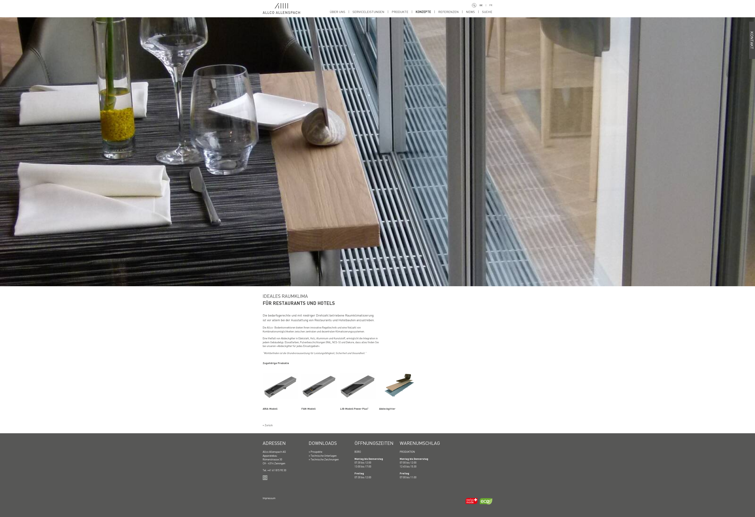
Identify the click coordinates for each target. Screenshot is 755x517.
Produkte (400, 12)
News (470, 12)
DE (481, 5)
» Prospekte (315, 451)
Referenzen (448, 12)
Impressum (269, 498)
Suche (487, 12)
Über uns (337, 12)
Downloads (323, 443)
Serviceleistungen (368, 12)
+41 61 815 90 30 (276, 470)
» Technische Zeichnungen (324, 459)
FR (490, 5)
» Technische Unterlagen (323, 455)
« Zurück (268, 425)
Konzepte (423, 12)
